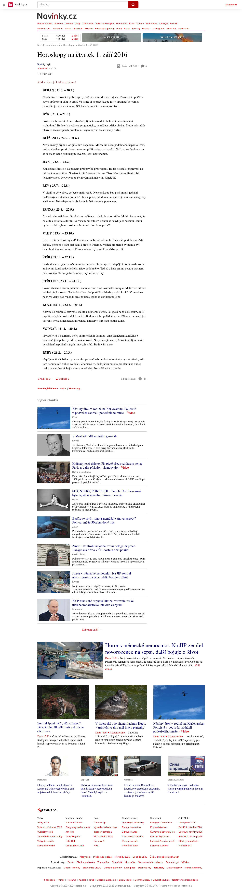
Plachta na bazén (86, 862)
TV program (157, 28)
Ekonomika (151, 23)
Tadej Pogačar (73, 836)
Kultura (140, 23)
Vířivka (185, 862)
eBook (124, 66)
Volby (77, 23)
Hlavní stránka (44, 23)
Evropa (75, 441)
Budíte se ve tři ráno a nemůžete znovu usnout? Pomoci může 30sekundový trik (104, 520)
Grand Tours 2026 (75, 845)
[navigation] (4, 4)
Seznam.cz (231, 4)
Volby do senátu (45, 841)
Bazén (70, 862)
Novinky (41, 64)
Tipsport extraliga (103, 831)
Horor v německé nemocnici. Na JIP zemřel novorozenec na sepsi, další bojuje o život (101, 575)
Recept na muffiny (131, 827)
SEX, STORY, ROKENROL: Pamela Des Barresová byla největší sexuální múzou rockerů (106, 493)
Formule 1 (99, 841)
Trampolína (103, 862)
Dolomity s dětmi (159, 845)
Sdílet (136, 66)
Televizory (159, 867)
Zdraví (75, 527)
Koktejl (173, 23)
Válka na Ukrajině (104, 23)
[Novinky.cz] (57, 16)
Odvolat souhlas (161, 879)
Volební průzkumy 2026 (49, 827)
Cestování (78, 28)
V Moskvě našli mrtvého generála (94, 436)
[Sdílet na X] (145, 378)
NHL (96, 845)
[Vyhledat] (133, 4)
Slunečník (117, 862)
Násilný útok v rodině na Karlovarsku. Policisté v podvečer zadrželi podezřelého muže (104, 410)
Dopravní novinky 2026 (190, 831)
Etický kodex (125, 879)
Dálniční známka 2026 (190, 827)
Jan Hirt (70, 831)
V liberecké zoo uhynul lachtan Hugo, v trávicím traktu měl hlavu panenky (120, 725)
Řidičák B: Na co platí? (190, 836)
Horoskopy (74, 388)
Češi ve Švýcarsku (159, 836)
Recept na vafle (130, 841)
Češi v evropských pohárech (164, 856)
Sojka (63, 388)
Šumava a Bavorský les (162, 831)
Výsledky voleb (45, 831)
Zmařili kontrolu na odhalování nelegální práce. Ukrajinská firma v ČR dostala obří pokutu (104, 548)
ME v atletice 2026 (103, 836)
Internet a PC (44, 28)
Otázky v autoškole (188, 841)
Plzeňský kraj (78, 554)
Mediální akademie (106, 879)
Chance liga (100, 822)
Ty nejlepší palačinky (133, 822)
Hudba (75, 499)
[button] (53, 418)
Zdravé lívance (129, 831)
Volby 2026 (43, 822)
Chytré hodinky (174, 867)
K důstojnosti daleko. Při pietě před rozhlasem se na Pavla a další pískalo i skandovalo (107, 465)
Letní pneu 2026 (187, 822)
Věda (68, 28)
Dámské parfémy (113, 867)
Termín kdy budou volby (49, 836)
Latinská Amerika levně (162, 841)
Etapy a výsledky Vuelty (78, 827)
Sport (119, 28)
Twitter (60, 879)
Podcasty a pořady (104, 28)
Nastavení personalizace (185, 879)
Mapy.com (85, 856)
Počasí (145, 28)
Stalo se (58, 23)
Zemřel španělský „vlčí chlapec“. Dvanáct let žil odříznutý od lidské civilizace (60, 727)
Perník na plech (130, 845)
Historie (89, 28)
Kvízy (127, 28)
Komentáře (121, 23)
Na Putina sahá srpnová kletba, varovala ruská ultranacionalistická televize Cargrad (103, 602)
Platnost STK (185, 845)
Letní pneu (129, 867)
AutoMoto (58, 28)
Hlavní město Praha (81, 472)
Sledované (183, 28)
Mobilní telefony (72, 867)
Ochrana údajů (142, 879)
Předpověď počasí (102, 856)
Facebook (49, 879)
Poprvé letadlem (158, 827)
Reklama (71, 879)
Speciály (136, 28)
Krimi (131, 23)
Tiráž (91, 879)
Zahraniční (88, 23)
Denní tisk (171, 28)
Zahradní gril (172, 862)
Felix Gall (70, 841)
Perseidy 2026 (122, 856)
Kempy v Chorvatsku (161, 822)
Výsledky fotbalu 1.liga (105, 827)
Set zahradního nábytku (150, 862)
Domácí (69, 23)
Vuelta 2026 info (74, 822)
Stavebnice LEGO (92, 867)
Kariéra (82, 879)
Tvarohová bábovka (132, 836)
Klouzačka (130, 862)
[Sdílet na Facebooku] (140, 378)
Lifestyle (163, 23)
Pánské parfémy (193, 867)
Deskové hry (144, 867)
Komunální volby (46, 845)
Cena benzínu (140, 856)
